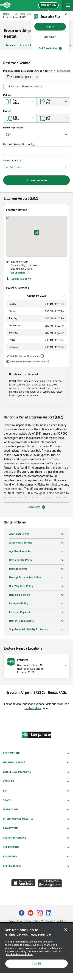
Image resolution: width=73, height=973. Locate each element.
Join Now (49, 36)
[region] (36, 947)
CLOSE (36, 963)
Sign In (50, 26)
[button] (67, 5)
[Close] (65, 930)
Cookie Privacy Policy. (19, 954)
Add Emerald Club (48, 48)
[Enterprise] (5, 5)
